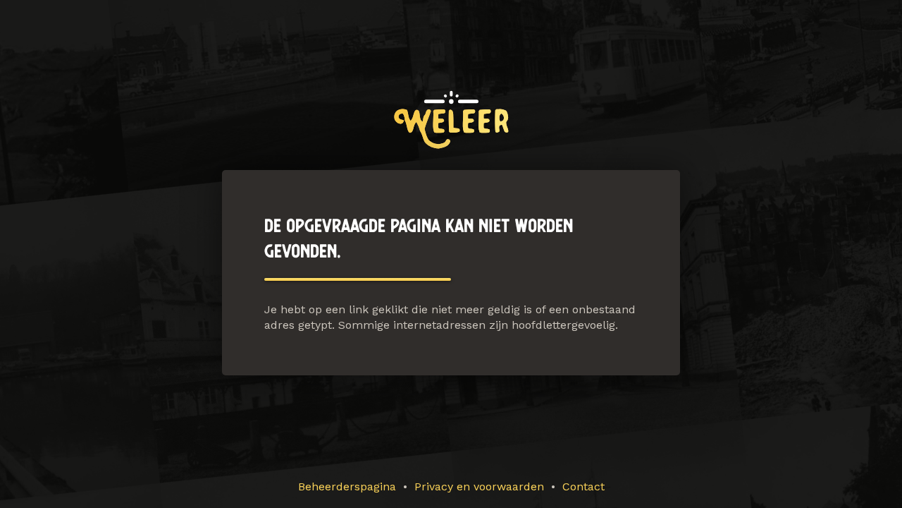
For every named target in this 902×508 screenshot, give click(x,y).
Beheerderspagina (347, 486)
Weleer (451, 119)
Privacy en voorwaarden (479, 486)
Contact (583, 486)
